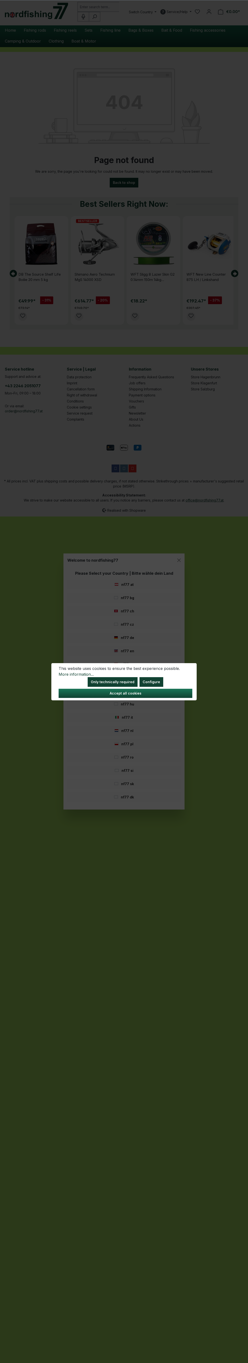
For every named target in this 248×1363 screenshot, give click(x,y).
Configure (151, 682)
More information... (76, 674)
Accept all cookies (125, 693)
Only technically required (112, 682)
